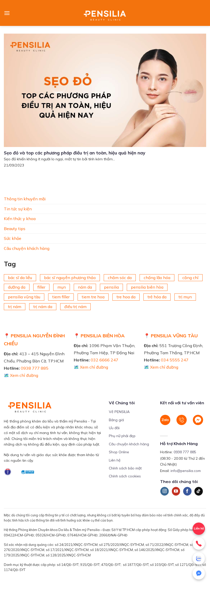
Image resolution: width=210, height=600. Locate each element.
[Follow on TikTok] (198, 491)
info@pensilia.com (186, 470)
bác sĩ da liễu (20, 277)
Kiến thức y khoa (20, 218)
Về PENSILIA (119, 411)
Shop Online (119, 452)
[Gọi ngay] (199, 543)
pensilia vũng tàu (24, 296)
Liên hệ (115, 460)
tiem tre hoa (93, 296)
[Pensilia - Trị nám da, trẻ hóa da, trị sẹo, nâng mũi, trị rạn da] (105, 13)
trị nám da (42, 306)
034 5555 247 (174, 359)
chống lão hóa (157, 277)
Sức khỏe (12, 238)
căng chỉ (190, 277)
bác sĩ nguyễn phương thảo (70, 277)
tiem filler (61, 296)
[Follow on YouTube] (176, 491)
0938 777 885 (34, 368)
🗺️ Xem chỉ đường (21, 375)
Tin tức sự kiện (18, 208)
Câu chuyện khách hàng (26, 248)
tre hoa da (126, 296)
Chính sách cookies (125, 476)
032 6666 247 (104, 359)
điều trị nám (75, 306)
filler (41, 287)
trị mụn (185, 296)
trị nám (14, 306)
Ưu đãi (114, 428)
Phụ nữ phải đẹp (122, 436)
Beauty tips (14, 228)
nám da (85, 287)
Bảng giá (116, 420)
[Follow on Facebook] (187, 491)
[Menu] (7, 13)
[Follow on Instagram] (164, 491)
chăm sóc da (120, 277)
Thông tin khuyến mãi (25, 198)
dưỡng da (16, 287)
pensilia (111, 287)
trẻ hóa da (157, 296)
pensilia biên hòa (147, 287)
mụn (61, 287)
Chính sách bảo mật (125, 468)
